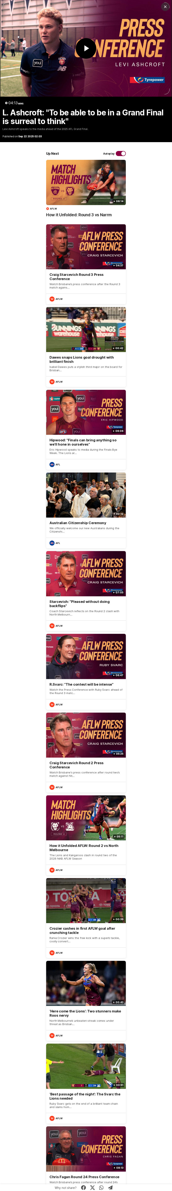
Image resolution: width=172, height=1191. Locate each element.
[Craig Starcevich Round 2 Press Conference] (86, 753)
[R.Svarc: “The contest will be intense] (86, 672)
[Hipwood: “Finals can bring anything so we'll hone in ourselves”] (86, 430)
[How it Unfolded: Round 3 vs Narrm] (86, 190)
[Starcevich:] (86, 591)
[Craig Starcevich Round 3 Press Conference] (86, 264)
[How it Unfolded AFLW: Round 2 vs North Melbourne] (86, 835)
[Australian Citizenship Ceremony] (86, 510)
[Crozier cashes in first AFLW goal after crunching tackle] (86, 918)
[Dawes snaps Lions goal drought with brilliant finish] (86, 347)
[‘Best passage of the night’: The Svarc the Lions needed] (86, 1084)
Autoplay (109, 153)
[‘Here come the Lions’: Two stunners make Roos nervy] (86, 1001)
